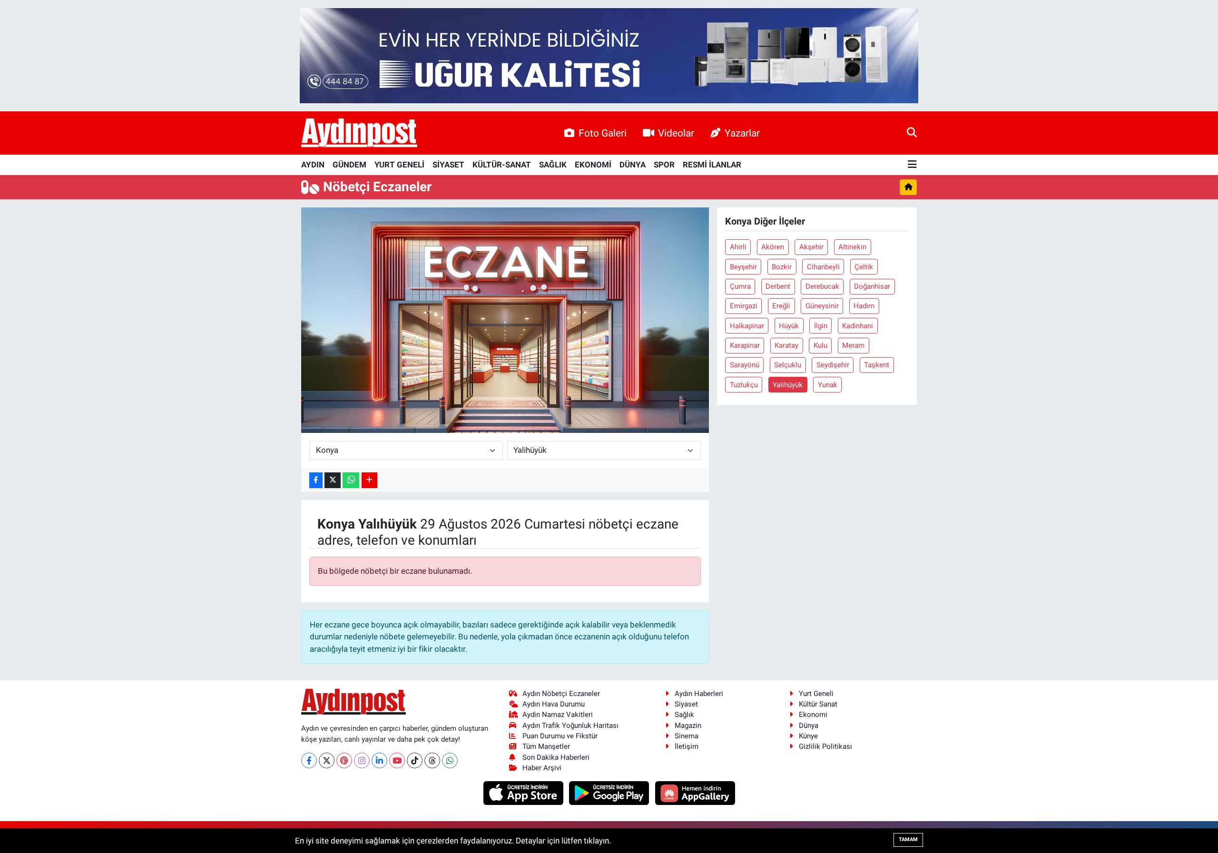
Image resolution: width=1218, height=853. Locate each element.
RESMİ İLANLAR (712, 164)
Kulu (820, 345)
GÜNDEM (349, 164)
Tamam (908, 839)
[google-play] (610, 792)
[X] (326, 760)
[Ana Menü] (912, 165)
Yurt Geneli (816, 693)
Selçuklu (787, 365)
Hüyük (789, 326)
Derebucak (822, 286)
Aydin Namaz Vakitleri (557, 714)
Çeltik (864, 267)
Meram (853, 345)
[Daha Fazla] (369, 480)
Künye (808, 736)
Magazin (688, 725)
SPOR (664, 164)
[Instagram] (362, 760)
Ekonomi (813, 714)
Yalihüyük (788, 385)
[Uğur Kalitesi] (609, 54)
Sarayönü (744, 365)
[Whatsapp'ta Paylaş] (351, 480)
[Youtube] (397, 760)
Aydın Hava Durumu (553, 704)
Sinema (686, 736)
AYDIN (312, 164)
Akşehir (811, 247)
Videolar (676, 133)
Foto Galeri (603, 133)
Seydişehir (832, 365)
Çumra (740, 286)
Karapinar (745, 345)
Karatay (786, 345)
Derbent (778, 286)
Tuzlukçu (744, 385)
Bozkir (782, 267)
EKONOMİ (593, 164)
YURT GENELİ (399, 164)
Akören (772, 247)
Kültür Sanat (818, 704)
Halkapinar (747, 326)
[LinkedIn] (379, 760)
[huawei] (695, 792)
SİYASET (448, 164)
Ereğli (781, 306)
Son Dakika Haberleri (555, 757)
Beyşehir (743, 267)
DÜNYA (632, 164)
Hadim (864, 306)
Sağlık (684, 714)
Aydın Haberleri (699, 693)
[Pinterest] (344, 760)
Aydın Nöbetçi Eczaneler (561, 693)
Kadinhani (857, 326)
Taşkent (876, 365)
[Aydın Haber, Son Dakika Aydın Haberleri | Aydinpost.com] (359, 133)
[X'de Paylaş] (332, 480)
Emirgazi (743, 306)
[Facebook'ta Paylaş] (316, 480)
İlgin (820, 326)
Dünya (808, 725)
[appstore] (524, 792)
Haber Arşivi (541, 768)
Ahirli (738, 247)
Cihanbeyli (823, 267)
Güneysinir (822, 306)
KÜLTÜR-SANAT (501, 164)
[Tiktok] (414, 760)
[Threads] (432, 760)
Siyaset (686, 704)
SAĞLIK (553, 164)
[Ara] (912, 132)
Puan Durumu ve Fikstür (560, 736)
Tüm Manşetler (546, 746)
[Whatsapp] (450, 760)
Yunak (827, 385)
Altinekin (852, 247)
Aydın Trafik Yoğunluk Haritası (570, 725)
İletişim (686, 746)
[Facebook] (309, 760)
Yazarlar (742, 133)
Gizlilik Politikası (825, 746)
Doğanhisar (872, 286)
